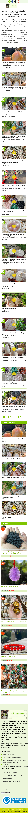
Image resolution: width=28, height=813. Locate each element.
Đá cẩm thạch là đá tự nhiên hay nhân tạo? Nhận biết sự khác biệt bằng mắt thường (13, 137)
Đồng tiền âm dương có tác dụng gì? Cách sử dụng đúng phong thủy (13, 186)
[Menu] (2, 5)
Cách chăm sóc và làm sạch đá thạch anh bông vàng (13, 333)
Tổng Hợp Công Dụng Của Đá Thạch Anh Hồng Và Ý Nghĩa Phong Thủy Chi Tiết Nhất (14, 63)
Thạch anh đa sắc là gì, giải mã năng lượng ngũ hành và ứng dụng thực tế (13, 691)
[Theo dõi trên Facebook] (12, 1)
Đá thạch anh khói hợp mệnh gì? (9, 308)
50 (20, 417)
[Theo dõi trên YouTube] (18, 1)
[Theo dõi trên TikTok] (15, 1)
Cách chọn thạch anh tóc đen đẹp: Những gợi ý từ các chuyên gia (13, 407)
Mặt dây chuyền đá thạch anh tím (9, 586)
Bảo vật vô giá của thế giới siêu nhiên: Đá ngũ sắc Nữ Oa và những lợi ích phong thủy (13, 382)
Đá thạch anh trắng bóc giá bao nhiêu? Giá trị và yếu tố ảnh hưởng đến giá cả (13, 358)
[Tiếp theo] (24, 417)
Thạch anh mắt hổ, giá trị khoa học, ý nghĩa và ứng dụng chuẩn (13, 622)
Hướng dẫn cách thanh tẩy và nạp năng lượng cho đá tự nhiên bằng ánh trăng (13, 235)
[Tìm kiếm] (22, 5)
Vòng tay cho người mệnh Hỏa (8, 656)
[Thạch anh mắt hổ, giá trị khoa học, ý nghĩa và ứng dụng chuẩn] (14, 607)
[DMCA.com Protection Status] (5, 792)
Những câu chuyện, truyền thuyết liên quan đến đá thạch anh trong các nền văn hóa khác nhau (14, 284)
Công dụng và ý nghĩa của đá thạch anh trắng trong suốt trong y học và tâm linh (14, 260)
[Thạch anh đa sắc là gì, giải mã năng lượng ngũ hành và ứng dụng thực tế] (14, 676)
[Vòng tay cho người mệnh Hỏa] (14, 642)
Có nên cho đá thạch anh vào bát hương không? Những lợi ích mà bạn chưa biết (13, 210)
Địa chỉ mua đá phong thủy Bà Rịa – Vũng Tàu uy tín (14, 87)
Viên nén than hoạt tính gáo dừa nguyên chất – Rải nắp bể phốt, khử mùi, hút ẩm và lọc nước (13, 552)
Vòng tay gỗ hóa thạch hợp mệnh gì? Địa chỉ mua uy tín (14, 112)
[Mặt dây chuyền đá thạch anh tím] (14, 572)
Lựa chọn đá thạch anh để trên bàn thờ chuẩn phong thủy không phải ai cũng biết (12, 161)
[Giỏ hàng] (25, 5)
